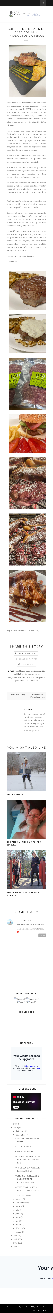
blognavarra (24, 671)
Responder (42, 935)
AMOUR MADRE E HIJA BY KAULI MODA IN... (23, 894)
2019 (15, 1235)
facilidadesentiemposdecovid (26, 674)
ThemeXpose (26, 1307)
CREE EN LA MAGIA (24, 1151)
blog (16, 671)
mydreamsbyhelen (37, 677)
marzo (19, 1224)
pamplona (19, 680)
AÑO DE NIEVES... (16, 794)
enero (19, 1232)
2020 (15, 1127)
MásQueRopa (24, 920)
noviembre (21, 1135)
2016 (15, 1246)
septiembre (21, 1202)
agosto (19, 1206)
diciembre (20, 1131)
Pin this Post (28, 664)
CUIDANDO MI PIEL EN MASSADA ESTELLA (24, 843)
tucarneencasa (31, 680)
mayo (18, 1217)
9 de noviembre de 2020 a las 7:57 (30, 924)
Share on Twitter (28, 659)
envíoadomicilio (38, 671)
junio (18, 1213)
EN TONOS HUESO (23, 1146)
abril (18, 1221)
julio (18, 1210)
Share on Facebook (27, 653)
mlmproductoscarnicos (18, 677)
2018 (15, 1239)
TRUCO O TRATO (23, 1195)
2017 (15, 1243)
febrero (19, 1228)
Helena (28, 709)
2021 (15, 1124)
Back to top (39, 1310)
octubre (19, 1199)
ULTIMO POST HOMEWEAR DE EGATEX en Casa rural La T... (27, 1159)
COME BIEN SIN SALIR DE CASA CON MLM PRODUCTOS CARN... (27, 1179)
